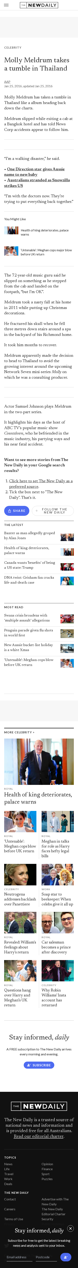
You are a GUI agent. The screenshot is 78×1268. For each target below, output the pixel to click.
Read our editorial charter (38, 1136)
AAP (7, 82)
